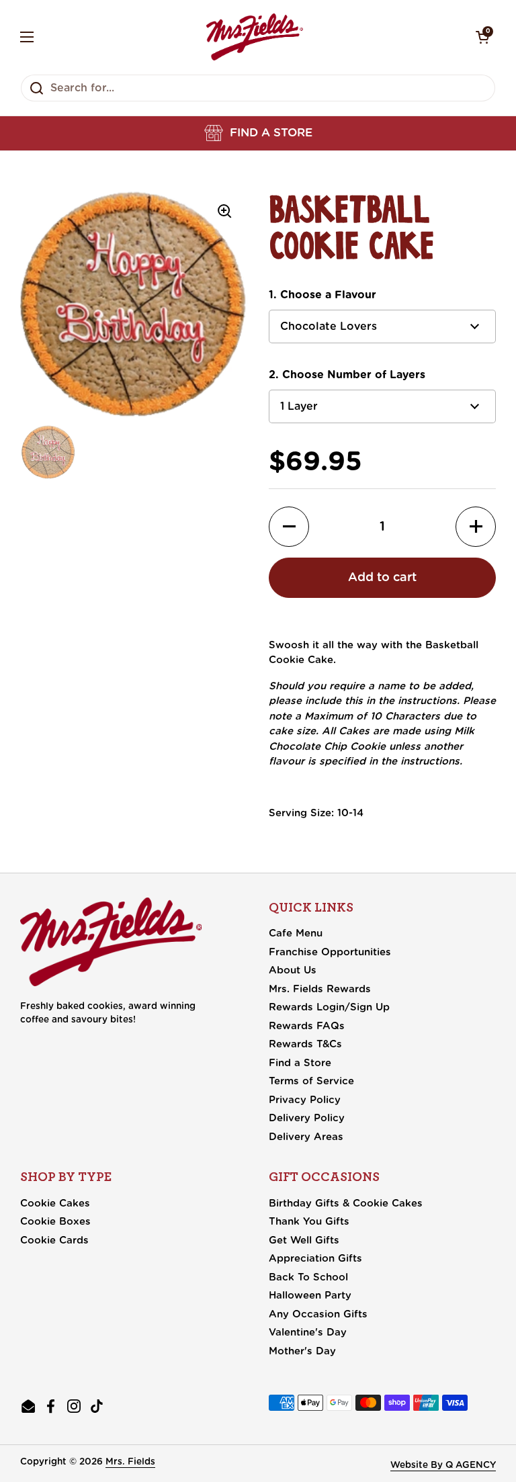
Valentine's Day (308, 1332)
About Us (292, 970)
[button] (258, 133)
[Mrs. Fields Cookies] (254, 36)
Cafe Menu (295, 933)
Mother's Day (302, 1351)
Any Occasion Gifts (318, 1314)
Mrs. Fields (130, 1462)
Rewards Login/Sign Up (329, 1007)
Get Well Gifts (304, 1240)
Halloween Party (310, 1296)
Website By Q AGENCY (443, 1465)
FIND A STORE (271, 132)
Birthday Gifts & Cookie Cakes (346, 1203)
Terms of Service (311, 1081)
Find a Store (300, 1063)
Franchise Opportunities (330, 952)
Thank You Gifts (309, 1222)
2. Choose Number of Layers (347, 374)
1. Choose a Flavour (322, 295)
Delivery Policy (307, 1118)
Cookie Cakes (55, 1203)
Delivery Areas (306, 1137)
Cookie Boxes (55, 1222)
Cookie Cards (54, 1240)
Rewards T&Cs (305, 1044)
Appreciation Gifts (315, 1259)
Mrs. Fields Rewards (320, 989)
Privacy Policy (305, 1100)
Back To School (308, 1277)
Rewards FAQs (307, 1026)
